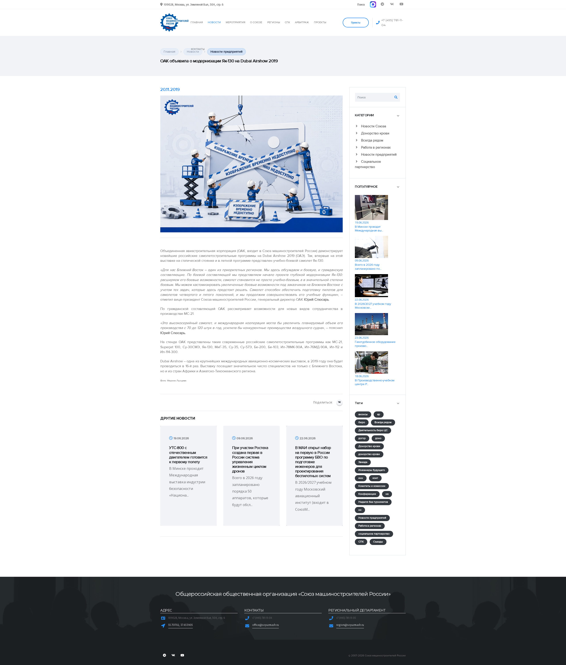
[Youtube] (401, 4)
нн (359, 510)
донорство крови (369, 454)
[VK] (392, 4)
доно (378, 438)
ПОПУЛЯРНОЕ (366, 187)
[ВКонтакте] (339, 402)
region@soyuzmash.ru (350, 625)
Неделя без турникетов (373, 502)
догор (362, 438)
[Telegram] (382, 4)
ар (378, 414)
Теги (359, 403)
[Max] (373, 4)
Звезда (362, 462)
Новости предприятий (378, 154)
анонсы (363, 414)
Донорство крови (374, 133)
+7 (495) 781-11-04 (392, 22)
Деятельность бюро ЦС (373, 430)
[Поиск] (396, 97)
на (387, 494)
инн (360, 478)
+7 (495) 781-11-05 (346, 617)
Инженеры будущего (371, 470)
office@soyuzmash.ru (265, 625)
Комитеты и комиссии (371, 486)
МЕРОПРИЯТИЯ (235, 22)
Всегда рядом (371, 140)
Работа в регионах (375, 147)
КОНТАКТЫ (198, 49)
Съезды (378, 541)
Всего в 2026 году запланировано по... (368, 266)
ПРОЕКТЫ (320, 22)
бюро (361, 422)
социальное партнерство (374, 533)
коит (375, 478)
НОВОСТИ (214, 22)
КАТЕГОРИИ (364, 115)
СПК (287, 22)
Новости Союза (373, 126)
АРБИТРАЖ (302, 22)
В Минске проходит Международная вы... (369, 228)
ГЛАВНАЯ (197, 22)
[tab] (377, 115)
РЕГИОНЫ (273, 22)
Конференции (367, 494)
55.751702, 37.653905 (180, 625)
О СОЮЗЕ (256, 22)
